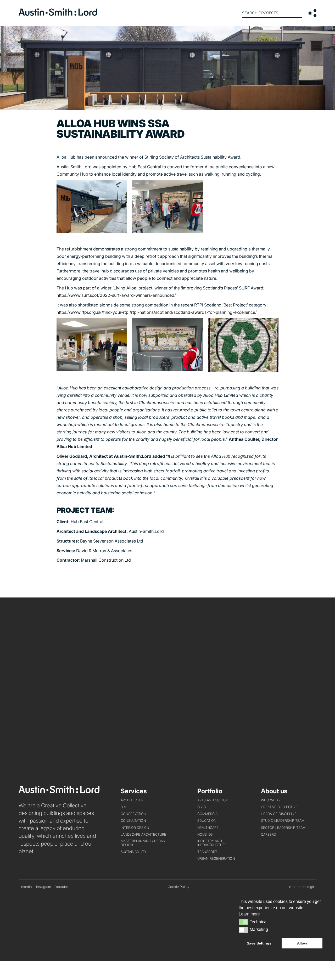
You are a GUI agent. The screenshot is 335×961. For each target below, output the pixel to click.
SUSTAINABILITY (133, 852)
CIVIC (201, 807)
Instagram (43, 887)
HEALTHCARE (208, 828)
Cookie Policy (178, 887)
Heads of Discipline (279, 814)
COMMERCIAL (208, 814)
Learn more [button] (249, 914)
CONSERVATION (133, 814)
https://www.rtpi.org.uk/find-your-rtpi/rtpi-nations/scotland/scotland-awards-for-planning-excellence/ (157, 312)
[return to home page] (58, 14)
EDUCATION (206, 821)
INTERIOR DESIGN (135, 828)
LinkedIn (25, 887)
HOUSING (205, 834)
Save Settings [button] (259, 943)
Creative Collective (279, 807)
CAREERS (268, 834)
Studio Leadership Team (282, 821)
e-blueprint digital (302, 887)
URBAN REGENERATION (216, 859)
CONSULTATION (133, 821)
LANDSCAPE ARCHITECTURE (143, 834)
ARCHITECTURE (133, 800)
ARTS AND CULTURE (213, 800)
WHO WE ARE (272, 800)
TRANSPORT (207, 852)
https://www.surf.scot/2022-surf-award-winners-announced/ (116, 295)
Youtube (61, 887)
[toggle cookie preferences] (243, 922)
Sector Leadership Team (283, 828)
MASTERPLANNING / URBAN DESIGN (143, 843)
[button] (312, 13)
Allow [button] (302, 943)
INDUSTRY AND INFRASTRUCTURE (212, 843)
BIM (123, 807)
